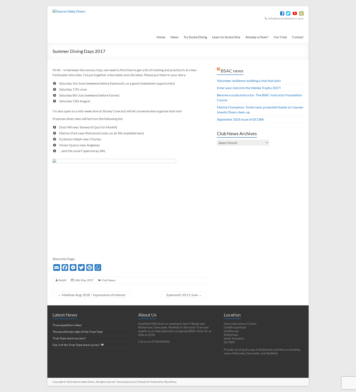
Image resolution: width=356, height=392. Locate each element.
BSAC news (232, 70)
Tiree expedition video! (67, 325)
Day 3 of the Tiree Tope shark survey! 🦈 (78, 345)
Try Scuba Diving (195, 37)
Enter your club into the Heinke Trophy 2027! (249, 88)
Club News (108, 280)
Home (161, 37)
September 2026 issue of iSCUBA (240, 119)
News (174, 37)
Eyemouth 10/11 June (184, 295)
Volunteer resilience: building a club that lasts (249, 81)
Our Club (280, 37)
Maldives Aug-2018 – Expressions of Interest (91, 295)
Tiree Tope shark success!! (69, 338)
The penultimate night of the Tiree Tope (78, 331)
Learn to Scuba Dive (226, 37)
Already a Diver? (256, 37)
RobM (62, 280)
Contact (297, 37)
